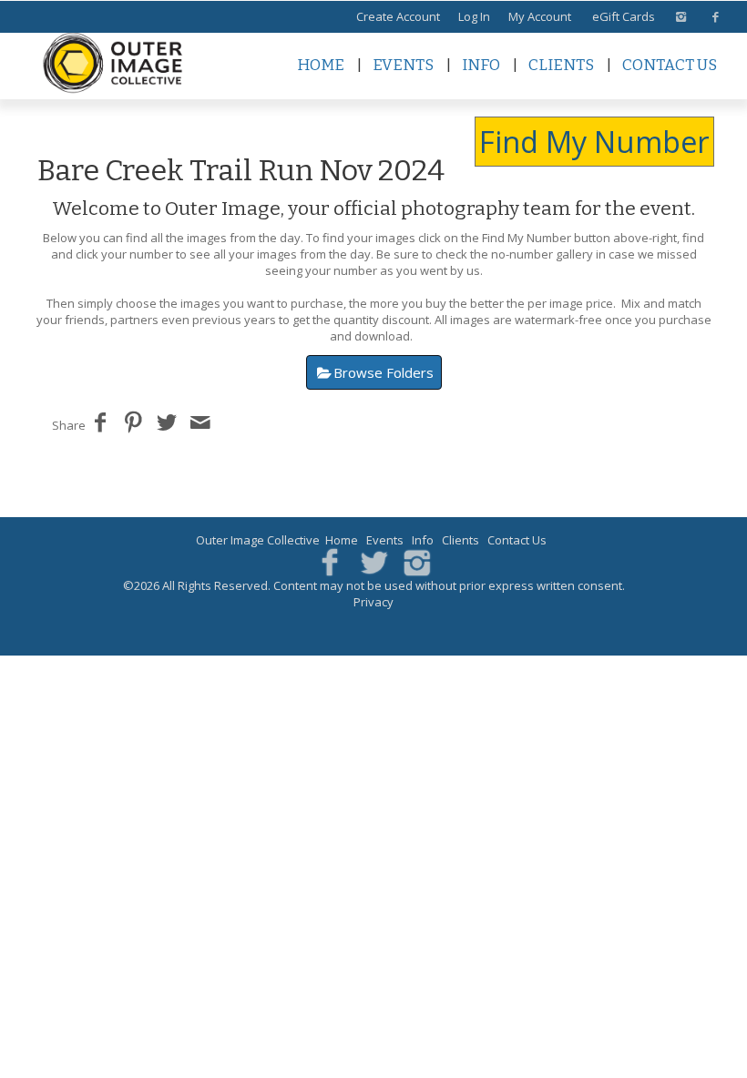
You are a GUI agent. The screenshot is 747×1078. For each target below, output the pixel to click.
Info (481, 65)
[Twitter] (373, 561)
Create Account (398, 16)
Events (403, 65)
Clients (561, 65)
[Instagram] (416, 561)
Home (320, 65)
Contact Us (669, 65)
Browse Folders (383, 372)
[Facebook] (330, 561)
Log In (474, 16)
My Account (539, 16)
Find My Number (594, 141)
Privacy (373, 602)
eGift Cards (623, 16)
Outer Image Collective (258, 540)
